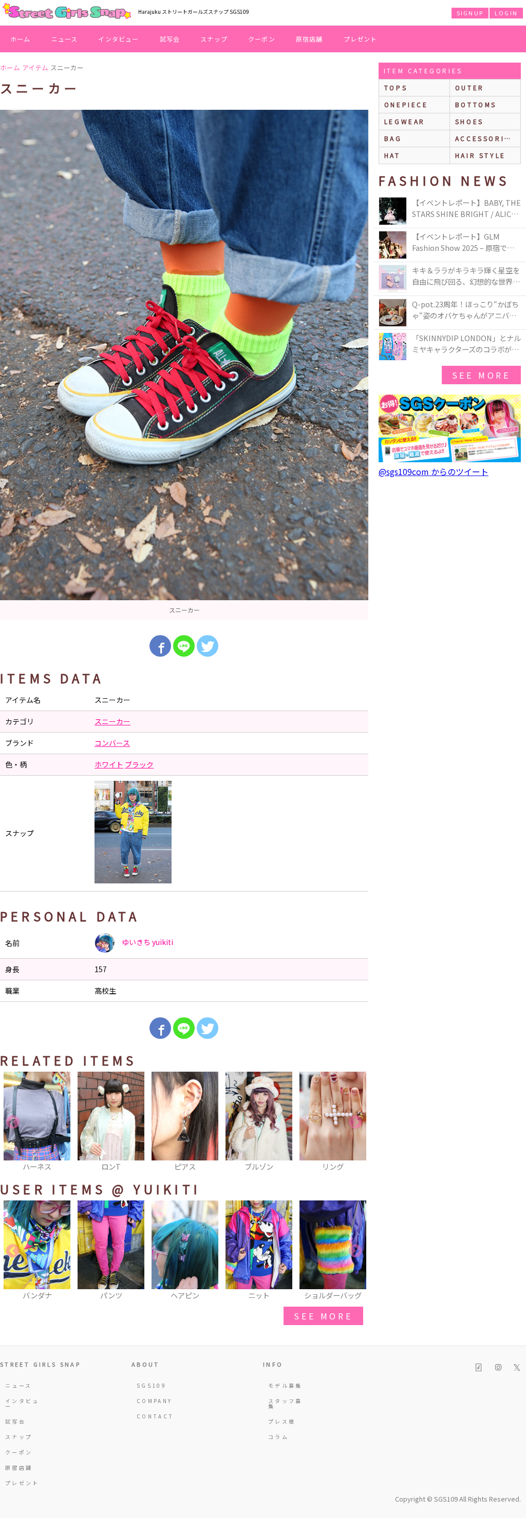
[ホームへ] (67, 12)
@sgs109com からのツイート (434, 471)
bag (393, 138)
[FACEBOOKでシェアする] (160, 646)
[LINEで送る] (184, 646)
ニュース (64, 38)
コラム (278, 1437)
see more (323, 1316)
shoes (469, 121)
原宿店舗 (309, 38)
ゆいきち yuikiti (146, 942)
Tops (395, 87)
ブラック (139, 764)
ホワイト (109, 764)
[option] (184, 365)
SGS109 (151, 1385)
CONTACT (155, 1416)
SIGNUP (470, 13)
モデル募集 (285, 1385)
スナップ (214, 38)
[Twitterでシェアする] (207, 646)
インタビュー (118, 38)
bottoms (476, 104)
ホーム (20, 38)
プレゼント (361, 38)
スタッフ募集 (285, 1403)
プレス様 (281, 1421)
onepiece (406, 104)
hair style (480, 155)
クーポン (261, 38)
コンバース (112, 743)
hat (392, 155)
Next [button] (355, 1122)
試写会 (170, 38)
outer (469, 87)
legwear (404, 121)
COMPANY (155, 1401)
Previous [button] (13, 1122)
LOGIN (506, 13)
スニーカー (112, 721)
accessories (485, 138)
